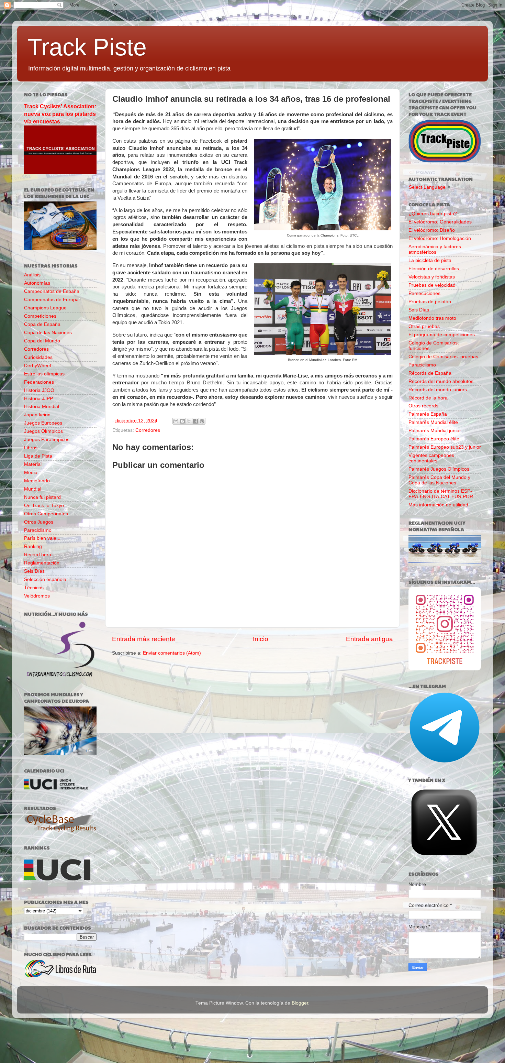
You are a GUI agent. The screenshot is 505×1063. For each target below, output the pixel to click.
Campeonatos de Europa (51, 299)
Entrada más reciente (143, 639)
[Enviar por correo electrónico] (175, 421)
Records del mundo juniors (437, 389)
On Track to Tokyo (44, 505)
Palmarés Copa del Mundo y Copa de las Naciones (439, 480)
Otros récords (423, 405)
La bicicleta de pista (429, 260)
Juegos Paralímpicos (46, 439)
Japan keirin (37, 414)
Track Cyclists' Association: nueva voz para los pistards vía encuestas (60, 113)
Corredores (147, 430)
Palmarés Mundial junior (434, 430)
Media (30, 472)
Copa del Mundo (42, 340)
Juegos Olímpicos (43, 431)
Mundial (32, 489)
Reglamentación (41, 563)
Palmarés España (427, 414)
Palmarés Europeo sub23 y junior (444, 447)
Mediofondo (37, 480)
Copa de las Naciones (48, 332)
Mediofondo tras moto (432, 318)
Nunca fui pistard (42, 497)
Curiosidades (38, 357)
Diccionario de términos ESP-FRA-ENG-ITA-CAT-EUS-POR (440, 494)
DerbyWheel (37, 365)
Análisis (32, 274)
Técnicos (34, 587)
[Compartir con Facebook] (195, 421)
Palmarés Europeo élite (433, 438)
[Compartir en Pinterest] (202, 421)
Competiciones (40, 316)
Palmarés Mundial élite (433, 422)
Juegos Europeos (43, 423)
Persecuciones (424, 293)
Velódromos (37, 596)
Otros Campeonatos (46, 513)
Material (33, 464)
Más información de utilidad (438, 504)
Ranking (33, 546)
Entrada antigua (369, 639)
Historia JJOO (39, 390)
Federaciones (39, 382)
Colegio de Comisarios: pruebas (443, 356)
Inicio (260, 639)
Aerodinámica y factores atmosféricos (434, 249)
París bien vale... (42, 538)
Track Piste (87, 47)
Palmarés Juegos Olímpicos (438, 469)
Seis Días (34, 571)
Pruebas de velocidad (432, 285)
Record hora (37, 554)
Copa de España (42, 324)
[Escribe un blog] (182, 421)
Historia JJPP (38, 398)
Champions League (45, 307)
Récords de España (429, 373)
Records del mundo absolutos (440, 381)
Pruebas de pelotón (429, 301)
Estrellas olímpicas (44, 373)
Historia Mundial (41, 406)
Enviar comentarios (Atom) (172, 653)
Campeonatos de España (51, 291)
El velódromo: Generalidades (440, 221)
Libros (30, 447)
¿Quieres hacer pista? (432, 213)
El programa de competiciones (441, 334)
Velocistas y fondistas (431, 277)
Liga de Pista (38, 456)
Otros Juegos (38, 522)
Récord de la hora (428, 398)
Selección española (45, 579)
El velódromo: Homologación (439, 238)
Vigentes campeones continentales (431, 458)
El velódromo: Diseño (431, 230)
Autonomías (37, 283)
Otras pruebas (424, 326)
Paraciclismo (38, 530)
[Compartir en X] (189, 421)
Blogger (300, 1003)
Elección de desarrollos (433, 268)
